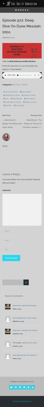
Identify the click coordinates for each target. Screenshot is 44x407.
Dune (6, 99)
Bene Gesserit (26, 92)
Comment (6, 190)
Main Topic (16, 85)
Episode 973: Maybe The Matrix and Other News (12, 123)
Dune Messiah (17, 99)
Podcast (24, 85)
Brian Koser (17, 305)
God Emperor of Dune (13, 102)
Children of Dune (29, 95)
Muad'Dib (8, 105)
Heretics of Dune (30, 102)
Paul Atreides (19, 105)
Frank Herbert (30, 99)
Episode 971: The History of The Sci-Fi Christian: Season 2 (32, 123)
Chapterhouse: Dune (12, 95)
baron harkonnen (11, 92)
